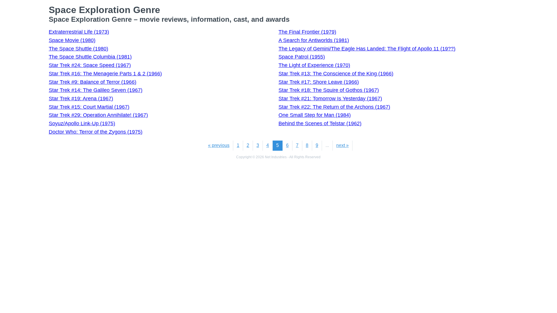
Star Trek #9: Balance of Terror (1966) (92, 82)
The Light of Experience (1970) (314, 65)
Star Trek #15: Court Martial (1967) (89, 107)
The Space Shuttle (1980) (78, 49)
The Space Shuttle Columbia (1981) (90, 57)
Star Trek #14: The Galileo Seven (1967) (95, 90)
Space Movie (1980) (72, 40)
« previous (218, 145)
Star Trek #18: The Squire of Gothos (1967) (328, 90)
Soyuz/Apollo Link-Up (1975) (82, 123)
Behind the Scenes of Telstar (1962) (319, 123)
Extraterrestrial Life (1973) (79, 32)
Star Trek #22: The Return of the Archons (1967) (334, 107)
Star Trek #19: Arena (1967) (81, 98)
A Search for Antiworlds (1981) (313, 40)
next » (342, 145)
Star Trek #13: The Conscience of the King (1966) (335, 74)
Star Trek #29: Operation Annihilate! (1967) (98, 115)
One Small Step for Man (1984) (314, 115)
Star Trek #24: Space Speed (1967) (90, 65)
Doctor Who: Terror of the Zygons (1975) (95, 132)
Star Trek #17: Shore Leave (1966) (318, 82)
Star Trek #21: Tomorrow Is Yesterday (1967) (330, 98)
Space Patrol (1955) (301, 57)
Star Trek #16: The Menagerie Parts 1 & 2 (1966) (105, 74)
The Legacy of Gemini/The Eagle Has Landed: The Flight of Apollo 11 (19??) (366, 49)
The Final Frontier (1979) (307, 32)
